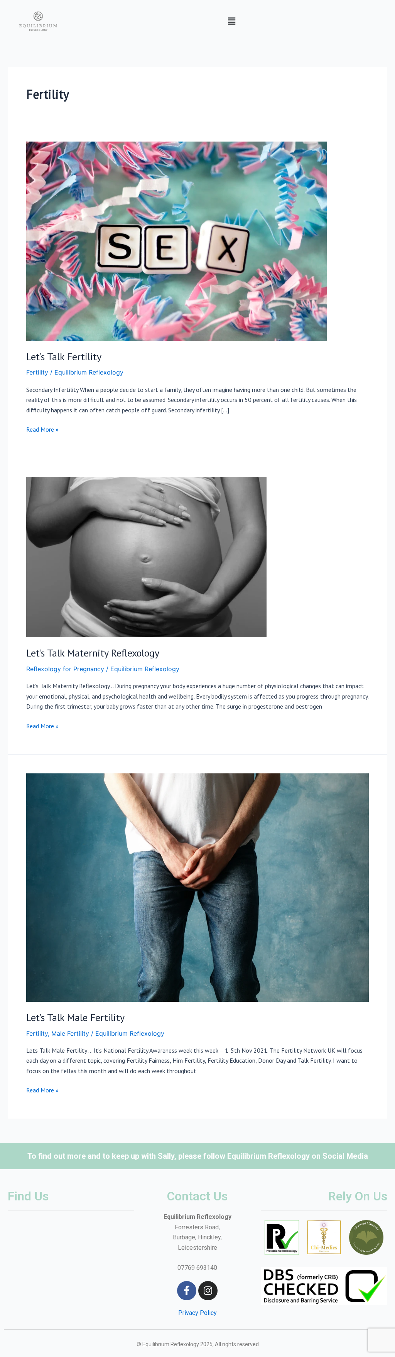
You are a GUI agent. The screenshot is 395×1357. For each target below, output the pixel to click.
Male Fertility (70, 1033)
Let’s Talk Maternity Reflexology (92, 652)
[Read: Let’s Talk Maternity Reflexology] (146, 556)
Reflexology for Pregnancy (65, 669)
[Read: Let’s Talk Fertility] (176, 240)
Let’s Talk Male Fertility (75, 1017)
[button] (231, 21)
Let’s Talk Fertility (63, 356)
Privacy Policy (197, 1312)
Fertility (37, 372)
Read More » (42, 428)
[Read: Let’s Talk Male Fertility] (197, 887)
